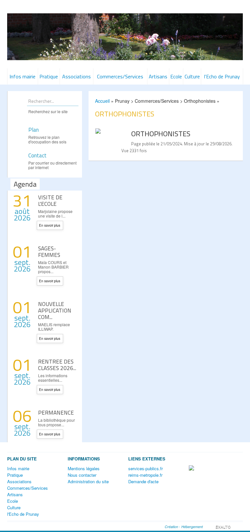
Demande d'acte (143, 481)
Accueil (102, 101)
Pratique (48, 76)
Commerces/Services (120, 76)
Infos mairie (22, 76)
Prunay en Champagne (125, 29)
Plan (33, 130)
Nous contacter (82, 475)
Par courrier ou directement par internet (52, 165)
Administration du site (88, 481)
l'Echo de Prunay (222, 76)
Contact (37, 156)
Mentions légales (84, 468)
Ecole (176, 76)
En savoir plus (49, 225)
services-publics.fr (145, 468)
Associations (76, 76)
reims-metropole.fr (145, 475)
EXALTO (223, 526)
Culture (192, 76)
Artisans (158, 76)
